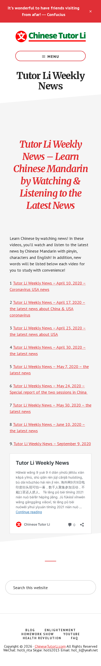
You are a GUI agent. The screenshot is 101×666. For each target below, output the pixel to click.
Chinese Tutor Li (50, 36)
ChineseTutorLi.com (50, 646)
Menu (53, 56)
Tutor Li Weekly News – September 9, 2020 (52, 443)
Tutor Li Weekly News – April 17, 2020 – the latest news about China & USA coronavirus (47, 309)
